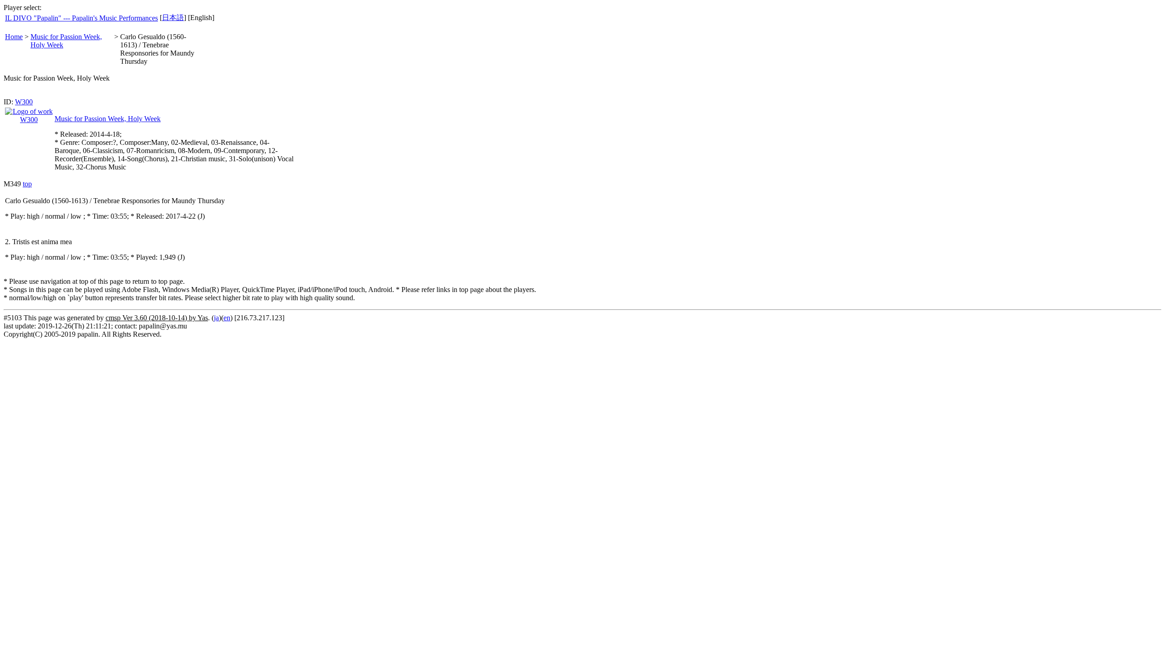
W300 (24, 102)
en (226, 318)
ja (216, 318)
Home (14, 37)
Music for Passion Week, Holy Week (108, 119)
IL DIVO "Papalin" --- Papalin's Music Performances (81, 18)
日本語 (173, 17)
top (27, 184)
